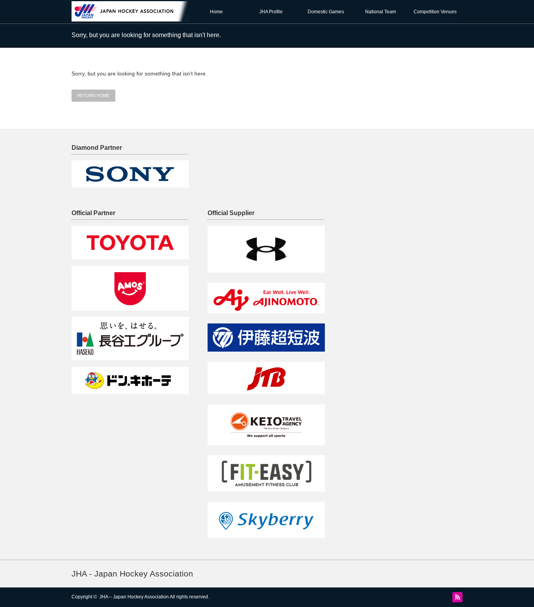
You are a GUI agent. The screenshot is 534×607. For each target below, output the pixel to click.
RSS (457, 597)
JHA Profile (271, 11)
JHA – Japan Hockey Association (134, 597)
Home (216, 11)
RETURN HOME (93, 95)
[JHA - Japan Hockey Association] (136, 18)
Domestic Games (326, 11)
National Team (380, 11)
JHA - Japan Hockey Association (132, 573)
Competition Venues (435, 11)
